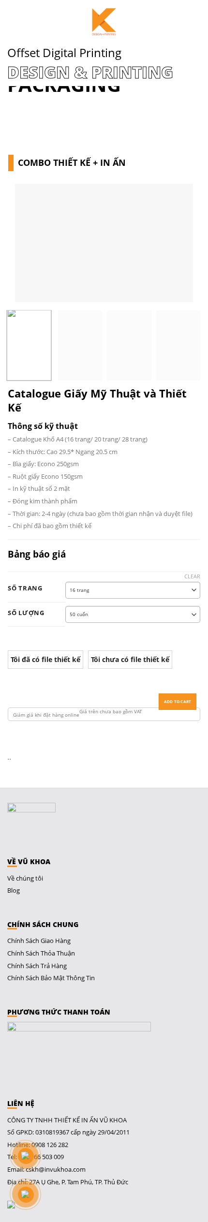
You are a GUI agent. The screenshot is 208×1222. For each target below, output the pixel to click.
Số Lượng (26, 613)
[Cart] (196, 21)
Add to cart (178, 701)
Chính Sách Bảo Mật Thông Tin (51, 977)
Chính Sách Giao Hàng (39, 940)
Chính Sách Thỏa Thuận (41, 953)
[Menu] (13, 21)
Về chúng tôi (25, 878)
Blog (13, 890)
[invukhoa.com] (104, 22)
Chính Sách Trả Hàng (37, 965)
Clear (192, 576)
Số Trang (25, 588)
